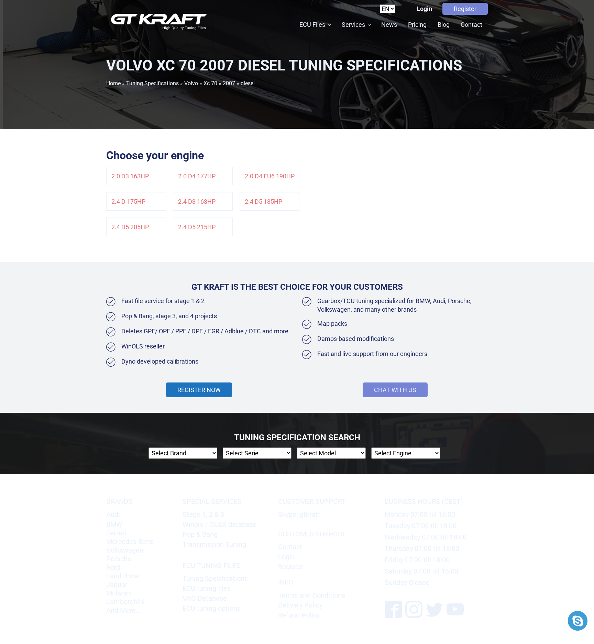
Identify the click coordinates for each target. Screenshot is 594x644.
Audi (113, 514)
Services (353, 24)
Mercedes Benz (129, 541)
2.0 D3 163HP (130, 176)
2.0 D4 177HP (197, 176)
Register (465, 8)
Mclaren (118, 593)
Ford (113, 567)
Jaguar (117, 584)
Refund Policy (299, 615)
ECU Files (312, 24)
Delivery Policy (300, 605)
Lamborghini (125, 602)
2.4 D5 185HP (263, 201)
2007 (229, 83)
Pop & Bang (200, 534)
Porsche (118, 559)
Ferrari (116, 533)
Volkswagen (124, 550)
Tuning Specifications (152, 83)
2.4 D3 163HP (197, 201)
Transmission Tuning (214, 544)
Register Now (199, 389)
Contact (471, 24)
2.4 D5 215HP (197, 227)
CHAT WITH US (395, 389)
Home (113, 83)
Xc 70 (210, 83)
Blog (444, 24)
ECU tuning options (212, 608)
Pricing (417, 24)
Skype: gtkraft (299, 514)
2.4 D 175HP (128, 201)
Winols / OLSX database (220, 524)
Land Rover (123, 576)
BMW (114, 524)
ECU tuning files (207, 588)
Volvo (191, 83)
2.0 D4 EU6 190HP (270, 176)
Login (424, 8)
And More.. (122, 610)
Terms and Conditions (311, 595)
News (389, 24)
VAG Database (205, 598)
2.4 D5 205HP (130, 227)
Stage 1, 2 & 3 (203, 514)
